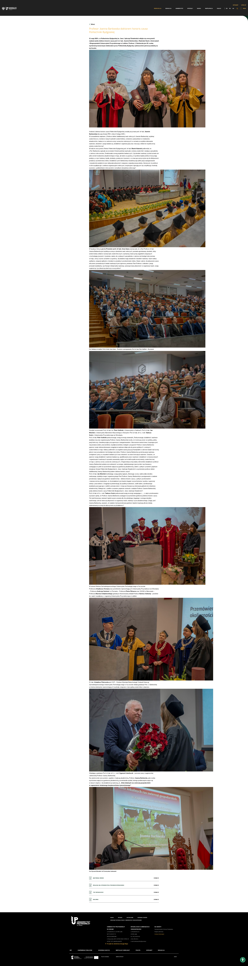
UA (233, 8)
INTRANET (149, 950)
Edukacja (168, 8)
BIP (71, 950)
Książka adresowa (159, 931)
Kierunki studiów (142, 917)
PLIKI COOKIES (105, 956)
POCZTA (138, 950)
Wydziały (190, 8)
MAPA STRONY (119, 956)
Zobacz (156, 878)
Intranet (235, 5)
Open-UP (243, 5)
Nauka (199, 8)
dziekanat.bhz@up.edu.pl (140, 941)
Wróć (93, 24)
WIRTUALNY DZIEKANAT (123, 950)
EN (226, 8)
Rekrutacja (157, 8)
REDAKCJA (161, 950)
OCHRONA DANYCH (104, 950)
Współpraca (209, 8)
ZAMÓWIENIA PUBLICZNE (85, 950)
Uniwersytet (179, 8)
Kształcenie (130, 917)
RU (230, 8)
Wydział (120, 917)
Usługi (219, 8)
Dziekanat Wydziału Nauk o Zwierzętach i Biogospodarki (126, 920)
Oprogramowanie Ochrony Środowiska (164, 929)
